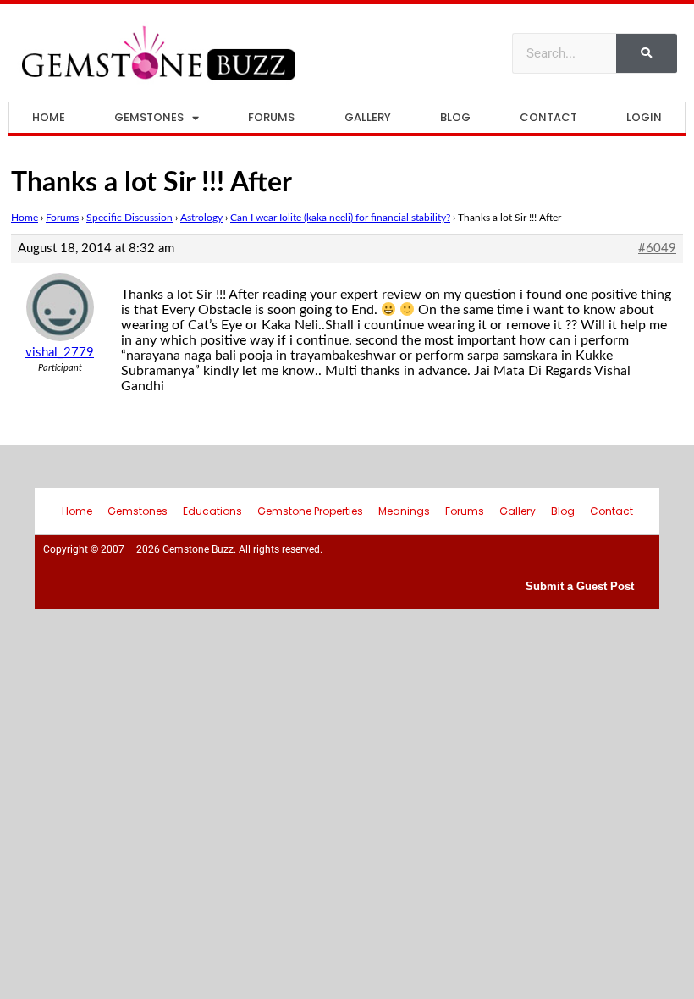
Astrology (201, 217)
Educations (212, 511)
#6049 (657, 248)
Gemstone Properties (310, 511)
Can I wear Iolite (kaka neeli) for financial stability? (340, 217)
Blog (455, 117)
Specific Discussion (129, 217)
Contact (548, 117)
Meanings (404, 511)
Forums (271, 117)
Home (48, 117)
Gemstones (149, 117)
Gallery (367, 117)
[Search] (646, 53)
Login (644, 117)
